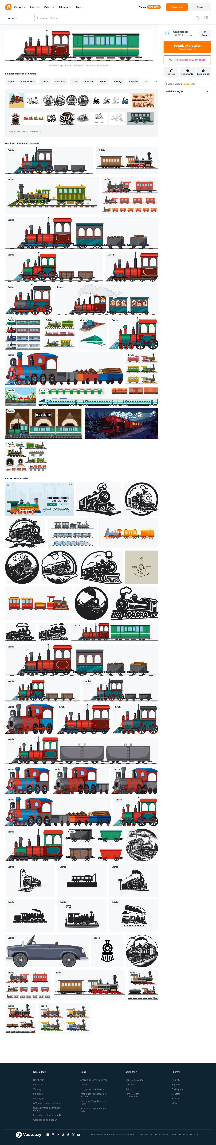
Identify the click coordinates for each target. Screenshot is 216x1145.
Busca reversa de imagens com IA (47, 1109)
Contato (130, 1084)
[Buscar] (197, 18)
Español (176, 1084)
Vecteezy (38, 1084)
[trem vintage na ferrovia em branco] (59, 333)
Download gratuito (187, 47)
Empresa (38, 1093)
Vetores (18, 7)
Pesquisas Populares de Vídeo (93, 1110)
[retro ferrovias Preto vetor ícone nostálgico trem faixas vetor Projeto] (98, 499)
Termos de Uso (144, 1134)
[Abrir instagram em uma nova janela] (53, 1134)
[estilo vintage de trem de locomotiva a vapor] (49, 160)
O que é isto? (189, 83)
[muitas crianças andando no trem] (106, 299)
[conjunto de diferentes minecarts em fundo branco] (94, 845)
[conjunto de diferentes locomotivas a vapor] (22, 333)
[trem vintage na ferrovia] (52, 195)
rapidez (133, 81)
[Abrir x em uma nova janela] (73, 1134)
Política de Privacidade (165, 1134)
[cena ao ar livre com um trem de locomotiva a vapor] (20, 396)
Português (177, 1089)
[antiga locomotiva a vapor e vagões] (20, 1018)
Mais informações (174, 91)
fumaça (118, 81)
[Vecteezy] (8, 7)
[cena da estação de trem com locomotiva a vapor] (43, 423)
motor (44, 81)
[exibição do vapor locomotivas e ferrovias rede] (39, 499)
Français (176, 1098)
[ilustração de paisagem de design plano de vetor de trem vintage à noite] (121, 423)
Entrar (200, 6)
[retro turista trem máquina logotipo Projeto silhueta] (30, 880)
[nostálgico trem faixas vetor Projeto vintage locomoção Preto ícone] (134, 603)
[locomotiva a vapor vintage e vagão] (127, 160)
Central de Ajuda (135, 1079)
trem (75, 81)
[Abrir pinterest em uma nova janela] (63, 1134)
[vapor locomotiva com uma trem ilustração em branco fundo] (142, 845)
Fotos (33, 7)
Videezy (37, 1089)
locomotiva (27, 81)
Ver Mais (140, 117)
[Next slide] (153, 81)
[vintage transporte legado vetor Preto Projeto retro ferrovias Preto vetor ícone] (22, 567)
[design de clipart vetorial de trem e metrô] (92, 333)
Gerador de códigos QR (45, 1119)
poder (103, 81)
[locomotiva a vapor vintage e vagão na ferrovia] (130, 195)
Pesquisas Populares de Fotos (93, 1102)
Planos (142, 6)
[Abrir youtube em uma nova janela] (78, 1134)
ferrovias (60, 81)
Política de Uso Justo (188, 1134)
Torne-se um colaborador (132, 1095)
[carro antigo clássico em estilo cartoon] (47, 951)
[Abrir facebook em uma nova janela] (48, 1134)
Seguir (205, 35)
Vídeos (47, 7)
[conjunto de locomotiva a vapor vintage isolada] (64, 1018)
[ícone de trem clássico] (107, 951)
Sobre (129, 1089)
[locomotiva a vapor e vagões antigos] (143, 985)
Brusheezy (38, 1079)
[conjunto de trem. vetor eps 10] (98, 396)
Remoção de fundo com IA (47, 1115)
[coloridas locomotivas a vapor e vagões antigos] (142, 368)
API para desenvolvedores (47, 1103)
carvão (89, 81)
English (176, 1079)
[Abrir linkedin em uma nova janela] (58, 1134)
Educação (38, 1098)
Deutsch (176, 1093)
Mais (78, 7)
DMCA (83, 1084)
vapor (11, 81)
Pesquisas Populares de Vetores (93, 1095)
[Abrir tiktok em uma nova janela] (68, 1134)
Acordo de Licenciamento (93, 1079)
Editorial (63, 7)
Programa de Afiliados (92, 1089)
